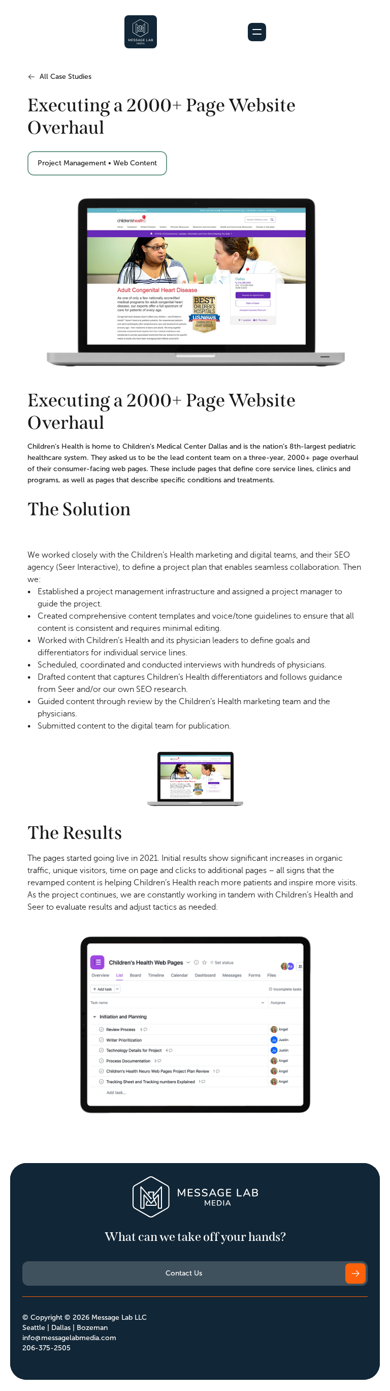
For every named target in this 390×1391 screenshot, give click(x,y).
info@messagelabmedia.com (69, 1338)
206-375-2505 (46, 1348)
